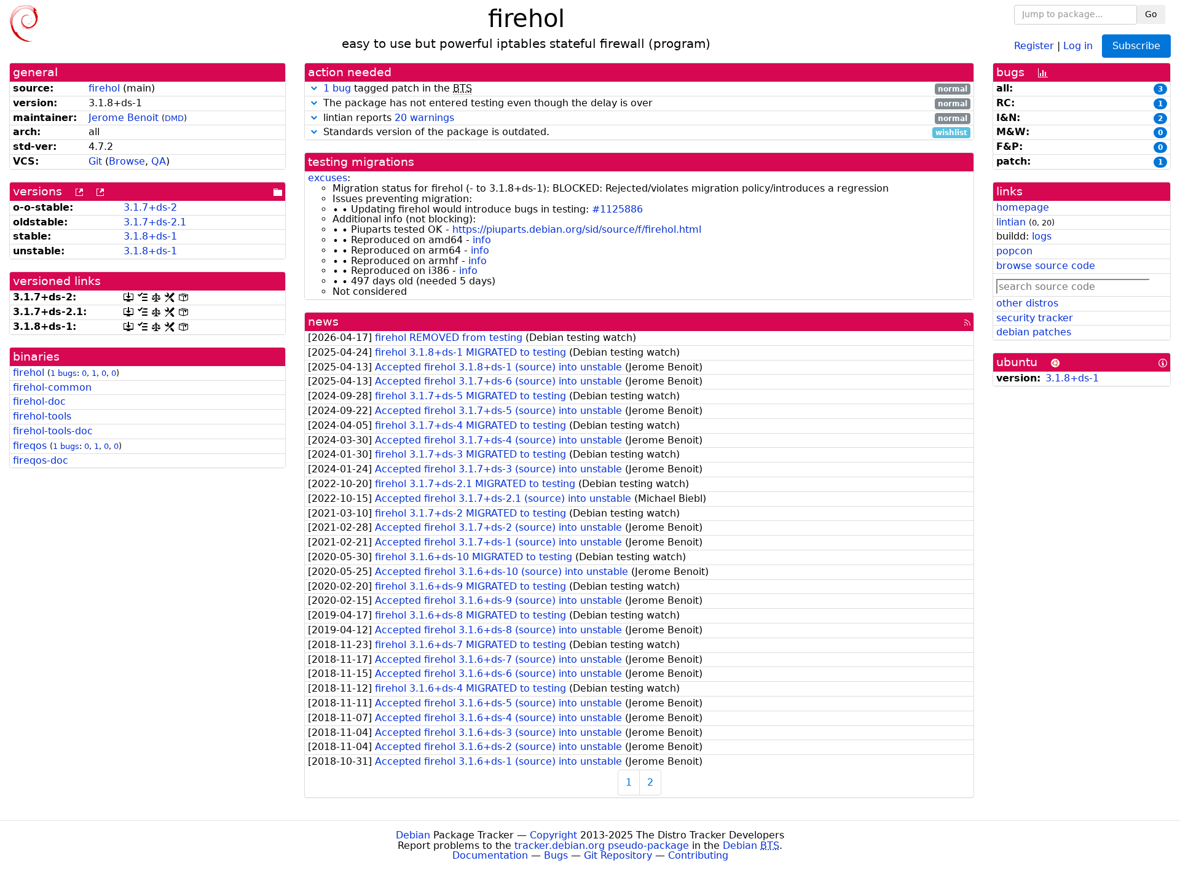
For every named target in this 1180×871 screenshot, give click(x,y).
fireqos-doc (40, 460)
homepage (1022, 207)
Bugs (556, 855)
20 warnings (424, 117)
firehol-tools (42, 416)
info (482, 240)
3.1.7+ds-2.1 (155, 222)
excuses (327, 178)
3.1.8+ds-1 (150, 236)
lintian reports (643, 118)
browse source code (1045, 265)
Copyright (553, 835)
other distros (1027, 303)
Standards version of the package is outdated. (643, 132)
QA (158, 161)
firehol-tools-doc (53, 431)
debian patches (1033, 332)
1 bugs (63, 373)
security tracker (1034, 318)
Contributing (698, 855)
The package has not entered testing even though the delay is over (643, 103)
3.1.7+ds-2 (150, 207)
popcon (1014, 251)
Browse (127, 161)
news (323, 321)
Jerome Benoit (123, 117)
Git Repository (618, 855)
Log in (1078, 45)
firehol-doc (39, 401)
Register (1034, 45)
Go (1151, 14)
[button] (314, 88)
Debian (413, 835)
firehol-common (52, 387)
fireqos (30, 445)
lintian (1011, 222)
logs (1042, 236)
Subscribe (1136, 46)
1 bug (337, 88)
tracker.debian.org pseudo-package (601, 845)
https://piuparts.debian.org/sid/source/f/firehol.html (576, 229)
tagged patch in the (645, 89)
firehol (104, 88)
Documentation (490, 855)
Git (95, 161)
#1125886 (617, 209)
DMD (174, 118)
